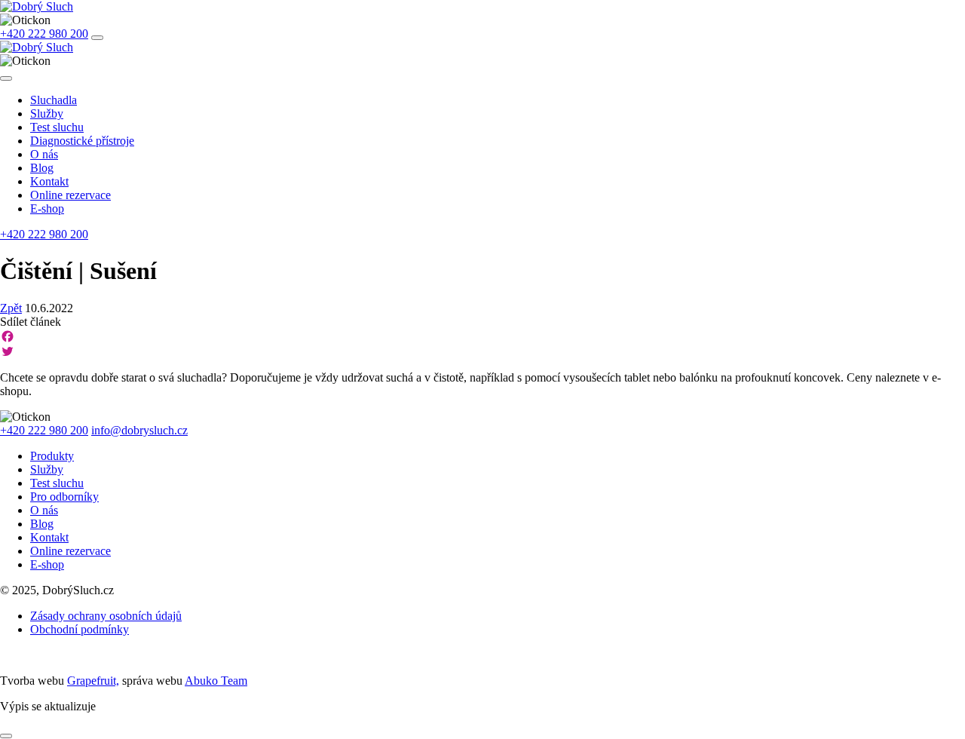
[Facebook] (482, 336)
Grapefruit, (93, 680)
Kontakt (49, 181)
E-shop (47, 208)
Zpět (11, 308)
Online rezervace (70, 195)
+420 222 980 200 (44, 33)
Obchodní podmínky (79, 629)
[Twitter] (482, 351)
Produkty (52, 455)
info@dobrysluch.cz (139, 430)
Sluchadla (53, 100)
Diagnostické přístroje (82, 140)
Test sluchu (57, 127)
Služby (46, 113)
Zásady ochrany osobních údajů (106, 615)
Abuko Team (216, 680)
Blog (42, 167)
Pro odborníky (64, 496)
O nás (44, 154)
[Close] (6, 78)
